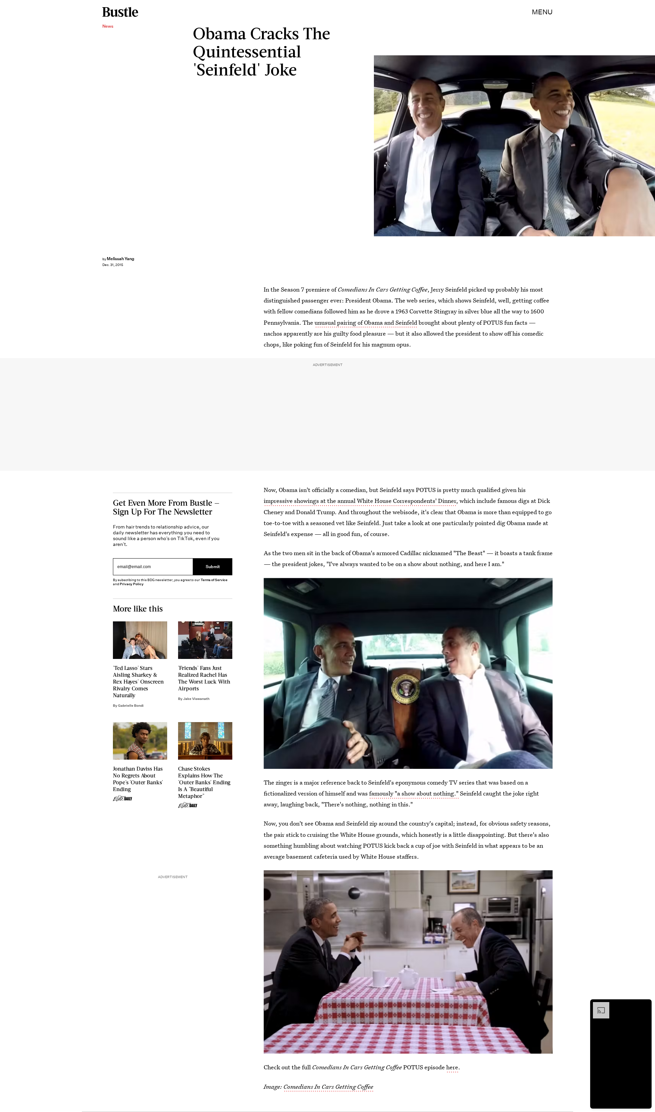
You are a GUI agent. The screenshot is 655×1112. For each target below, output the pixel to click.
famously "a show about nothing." (413, 793)
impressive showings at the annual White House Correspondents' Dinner (360, 501)
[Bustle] (120, 12)
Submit (213, 567)
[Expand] (597, 1005)
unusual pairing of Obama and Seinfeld (366, 322)
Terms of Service (214, 580)
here (452, 1067)
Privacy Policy (132, 584)
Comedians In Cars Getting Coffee (328, 1086)
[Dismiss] (644, 1005)
